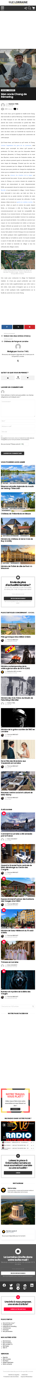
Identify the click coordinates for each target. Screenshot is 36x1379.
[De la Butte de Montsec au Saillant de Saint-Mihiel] (18, 1212)
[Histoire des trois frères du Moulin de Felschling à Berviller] (18, 686)
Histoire (5, 509)
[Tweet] (18, 327)
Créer (18, 1173)
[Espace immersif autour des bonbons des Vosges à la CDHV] (18, 887)
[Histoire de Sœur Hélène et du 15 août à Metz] (18, 918)
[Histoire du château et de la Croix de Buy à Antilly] (18, 527)
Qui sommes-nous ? (9, 1323)
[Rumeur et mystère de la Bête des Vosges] (18, 979)
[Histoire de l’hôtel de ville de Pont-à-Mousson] (18, 554)
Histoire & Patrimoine (18, 509)
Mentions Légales (13, 1375)
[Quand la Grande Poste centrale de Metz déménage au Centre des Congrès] (18, 853)
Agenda (5, 1357)
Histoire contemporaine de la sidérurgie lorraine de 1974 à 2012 (15, 667)
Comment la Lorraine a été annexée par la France (16, 835)
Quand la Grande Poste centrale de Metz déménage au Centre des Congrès (16, 867)
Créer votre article (18, 1309)
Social (31, 612)
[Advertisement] (18, 30)
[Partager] (7, 327)
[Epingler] (29, 327)
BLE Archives (7, 1341)
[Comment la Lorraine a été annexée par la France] (18, 822)
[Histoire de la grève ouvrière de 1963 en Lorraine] (18, 717)
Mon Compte (7, 1359)
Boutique (5, 1360)
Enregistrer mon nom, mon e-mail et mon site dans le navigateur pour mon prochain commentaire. (17, 438)
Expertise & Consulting (9, 1326)
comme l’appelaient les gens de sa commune (16, 145)
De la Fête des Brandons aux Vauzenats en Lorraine (13, 762)
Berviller (3, 190)
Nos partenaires (7, 1331)
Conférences (7, 1328)
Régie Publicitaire (8, 1362)
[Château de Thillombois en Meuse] (18, 501)
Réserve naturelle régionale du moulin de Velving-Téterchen (17, 487)
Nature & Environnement (19, 483)
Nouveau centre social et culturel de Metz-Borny (17, 793)
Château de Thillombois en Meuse (16, 513)
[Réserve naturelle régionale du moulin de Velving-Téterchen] (18, 474)
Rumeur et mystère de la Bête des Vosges (16, 992)
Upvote (8, 378)
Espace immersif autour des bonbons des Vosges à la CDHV (17, 900)
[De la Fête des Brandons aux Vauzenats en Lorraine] (18, 749)
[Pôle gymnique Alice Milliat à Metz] (18, 625)
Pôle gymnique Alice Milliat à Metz (16, 637)
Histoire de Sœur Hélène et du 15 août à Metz (17, 931)
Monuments (6, 510)
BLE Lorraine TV (7, 1344)
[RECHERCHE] (29, 8)
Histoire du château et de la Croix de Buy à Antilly (17, 540)
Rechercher (33, 1007)
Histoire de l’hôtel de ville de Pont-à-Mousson (17, 567)
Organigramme (7, 1324)
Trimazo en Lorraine (9, 962)
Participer (6, 1330)
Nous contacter (7, 1364)
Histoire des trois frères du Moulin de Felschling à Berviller (17, 699)
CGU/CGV (25, 1375)
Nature (5, 483)
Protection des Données (11, 1376)
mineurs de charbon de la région (21, 175)
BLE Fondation (7, 1343)
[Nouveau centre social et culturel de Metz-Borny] (18, 780)
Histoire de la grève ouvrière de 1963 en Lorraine (18, 730)
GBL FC (5, 1348)
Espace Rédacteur (26, 1376)
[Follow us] (25, 8)
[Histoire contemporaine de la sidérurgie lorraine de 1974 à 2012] (18, 654)
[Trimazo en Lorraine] (18, 950)
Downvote (28, 378)
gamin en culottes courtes (25, 202)
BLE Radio (6, 1346)
